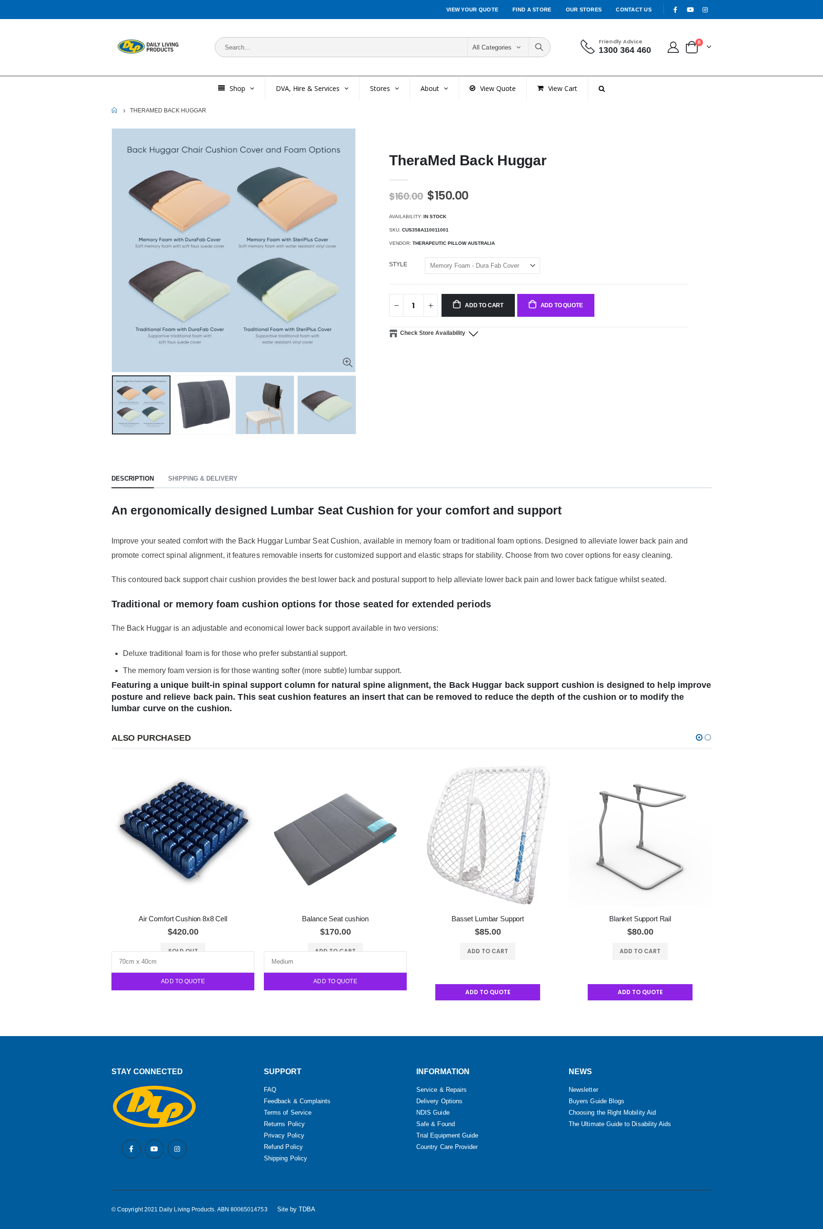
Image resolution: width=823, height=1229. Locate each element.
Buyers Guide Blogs (596, 1101)
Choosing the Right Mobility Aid (612, 1112)
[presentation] (121, 414)
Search (539, 47)
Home (115, 110)
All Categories (492, 47)
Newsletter (583, 1089)
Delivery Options (439, 1101)
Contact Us (634, 9)
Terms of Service (287, 1112)
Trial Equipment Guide (447, 1135)
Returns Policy (284, 1124)
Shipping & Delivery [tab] (203, 478)
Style (398, 264)
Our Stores (584, 9)
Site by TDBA (296, 1209)
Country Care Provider (447, 1146)
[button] (699, 737)
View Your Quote (472, 9)
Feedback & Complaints (297, 1101)
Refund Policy (283, 1146)
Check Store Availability (432, 333)
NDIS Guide (433, 1112)
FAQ (270, 1089)
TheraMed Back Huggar (467, 160)
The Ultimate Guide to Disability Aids (620, 1124)
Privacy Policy (284, 1135)
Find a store (531, 9)
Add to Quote (182, 981)
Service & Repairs (441, 1089)
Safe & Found (435, 1124)
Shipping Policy (285, 1158)
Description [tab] (132, 478)
